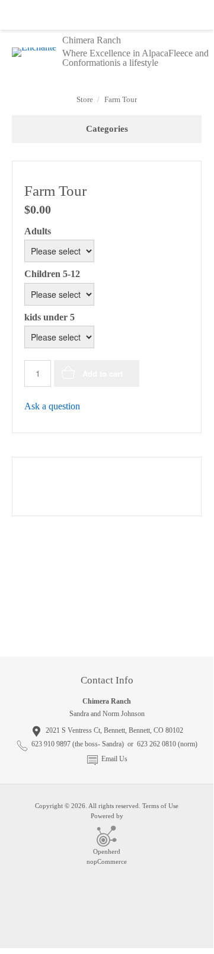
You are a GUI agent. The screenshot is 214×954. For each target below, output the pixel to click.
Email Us (114, 759)
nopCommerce (107, 861)
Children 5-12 (52, 274)
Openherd (106, 851)
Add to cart (102, 373)
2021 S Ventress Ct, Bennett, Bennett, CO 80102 (114, 730)
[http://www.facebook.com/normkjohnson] (106, 627)
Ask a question (52, 406)
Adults (37, 231)
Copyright (49, 805)
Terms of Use (160, 805)
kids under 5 (49, 317)
